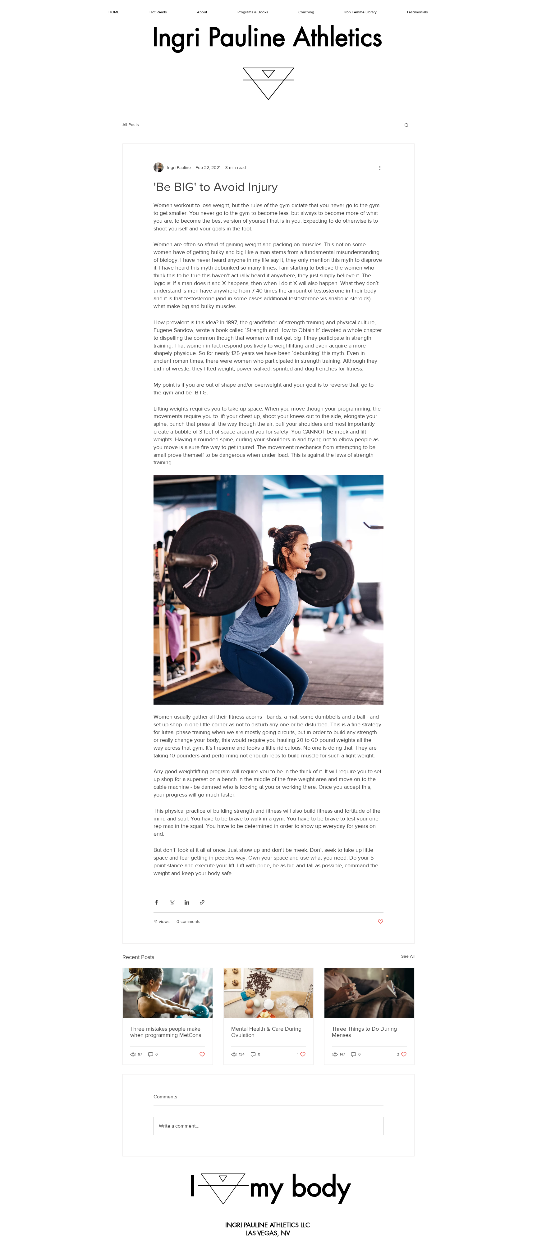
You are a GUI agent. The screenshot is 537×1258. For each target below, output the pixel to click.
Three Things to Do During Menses (364, 1032)
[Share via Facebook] (156, 902)
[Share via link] (202, 902)
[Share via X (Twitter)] (172, 902)
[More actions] (379, 167)
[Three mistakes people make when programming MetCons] (168, 993)
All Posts (130, 124)
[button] (407, 124)
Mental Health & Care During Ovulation (266, 1032)
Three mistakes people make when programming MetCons (165, 1032)
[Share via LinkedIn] (187, 902)
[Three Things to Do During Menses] (369, 993)
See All (408, 956)
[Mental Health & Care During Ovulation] (269, 993)
